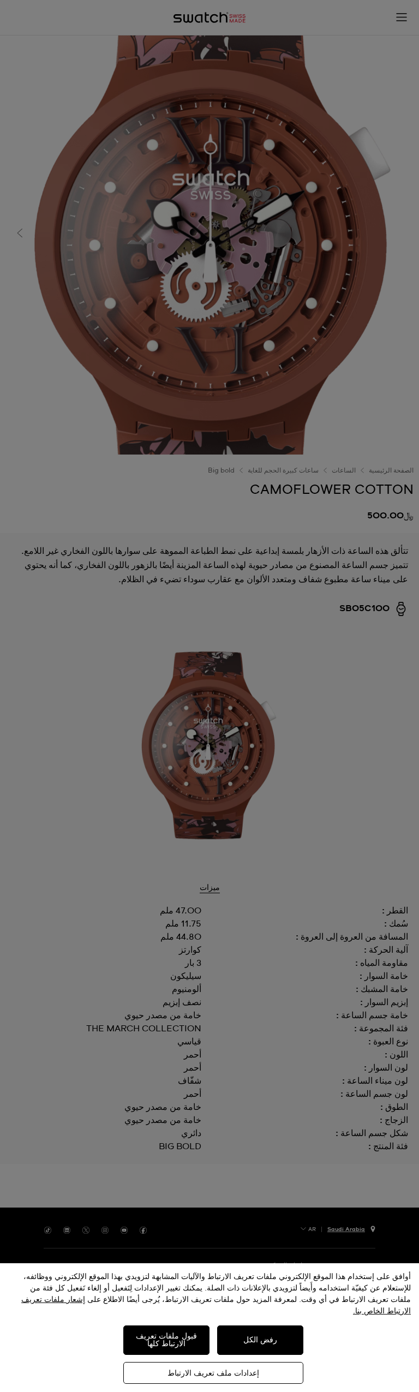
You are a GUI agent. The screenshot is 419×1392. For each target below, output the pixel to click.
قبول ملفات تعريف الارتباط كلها (166, 1340)
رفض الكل (260, 1340)
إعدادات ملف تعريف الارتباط (213, 1373)
